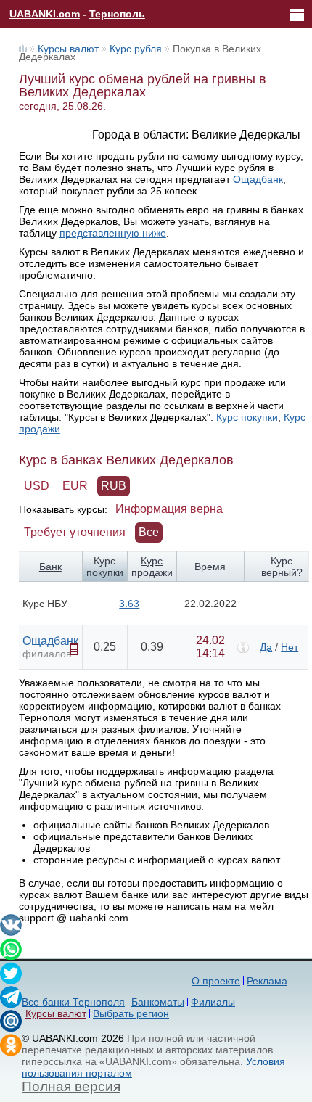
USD (36, 486)
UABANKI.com (44, 14)
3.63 (129, 603)
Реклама (267, 980)
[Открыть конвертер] (74, 649)
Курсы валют (68, 48)
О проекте (216, 980)
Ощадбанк (258, 179)
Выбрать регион (131, 1013)
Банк (50, 566)
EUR (75, 486)
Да (266, 647)
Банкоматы (157, 1002)
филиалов (46, 653)
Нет (289, 647)
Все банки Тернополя (73, 1002)
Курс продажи (152, 566)
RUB (113, 486)
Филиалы (213, 1002)
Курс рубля (136, 48)
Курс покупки (247, 417)
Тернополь (117, 14)
